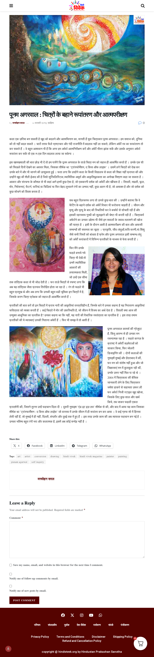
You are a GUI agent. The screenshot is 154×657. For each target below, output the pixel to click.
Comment (16, 518)
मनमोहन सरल (19, 123)
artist (27, 456)
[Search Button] (143, 5)
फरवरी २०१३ (41, 123)
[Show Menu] (11, 5)
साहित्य (51, 123)
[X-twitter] (72, 615)
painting (122, 456)
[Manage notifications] (8, 649)
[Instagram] (81, 615)
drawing (55, 456)
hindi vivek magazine (91, 456)
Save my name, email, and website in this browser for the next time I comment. (58, 565)
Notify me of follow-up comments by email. (33, 578)
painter (110, 456)
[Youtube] (91, 615)
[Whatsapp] (100, 615)
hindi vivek (69, 456)
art (19, 456)
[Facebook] (63, 615)
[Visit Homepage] (77, 5)
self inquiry (38, 461)
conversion (40, 456)
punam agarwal (19, 461)
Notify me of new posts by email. (27, 591)
